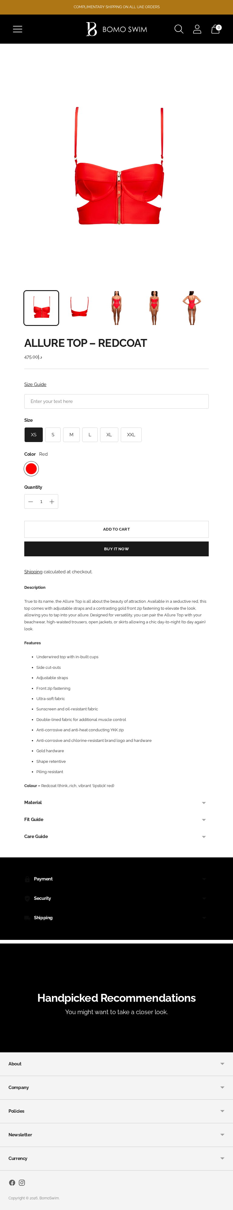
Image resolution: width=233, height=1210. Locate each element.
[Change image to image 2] (79, 308)
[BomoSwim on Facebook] (12, 1183)
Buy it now (116, 549)
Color (29, 454)
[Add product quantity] (52, 501)
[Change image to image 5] (192, 308)
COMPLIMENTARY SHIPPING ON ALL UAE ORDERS (117, 7)
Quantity (33, 487)
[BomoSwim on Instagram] (21, 1183)
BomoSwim (49, 1198)
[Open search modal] (179, 29)
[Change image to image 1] (41, 308)
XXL (131, 434)
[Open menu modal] (17, 29)
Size (28, 420)
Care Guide (36, 836)
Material (33, 802)
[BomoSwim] (116, 29)
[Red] (31, 468)
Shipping (33, 572)
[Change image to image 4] (154, 308)
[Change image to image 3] (116, 308)
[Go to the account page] (197, 29)
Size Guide (35, 384)
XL (109, 434)
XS (33, 434)
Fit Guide (33, 819)
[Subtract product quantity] (31, 501)
